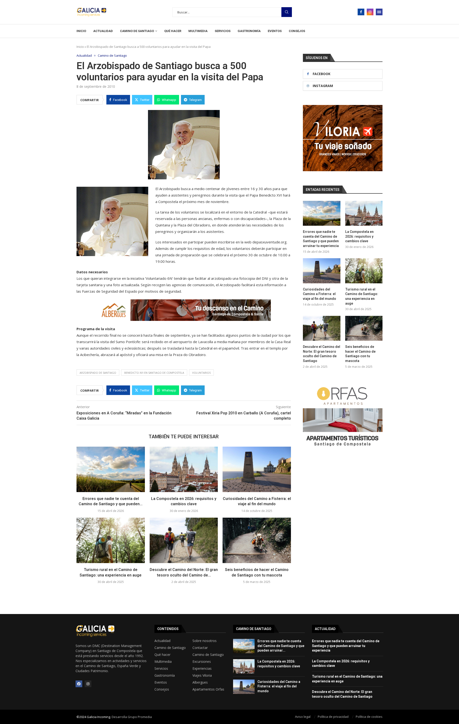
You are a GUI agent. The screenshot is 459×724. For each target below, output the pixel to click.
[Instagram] (370, 12)
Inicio (81, 31)
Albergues (200, 682)
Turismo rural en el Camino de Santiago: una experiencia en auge (361, 296)
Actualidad (103, 31)
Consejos (297, 31)
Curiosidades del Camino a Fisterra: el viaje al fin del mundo (319, 294)
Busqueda (286, 12)
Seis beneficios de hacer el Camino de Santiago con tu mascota (360, 354)
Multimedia (198, 31)
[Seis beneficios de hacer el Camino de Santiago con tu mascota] (257, 540)
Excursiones (201, 661)
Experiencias (202, 668)
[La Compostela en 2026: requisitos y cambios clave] (184, 469)
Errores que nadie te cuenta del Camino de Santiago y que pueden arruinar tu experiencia (321, 239)
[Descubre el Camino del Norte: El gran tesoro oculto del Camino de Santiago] (184, 540)
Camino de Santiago (137, 31)
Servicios (222, 31)
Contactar (200, 647)
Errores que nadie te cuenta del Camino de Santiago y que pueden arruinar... (280, 645)
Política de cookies (369, 716)
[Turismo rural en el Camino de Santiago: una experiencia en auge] (110, 540)
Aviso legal (303, 716)
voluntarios (201, 372)
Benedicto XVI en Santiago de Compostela (154, 372)
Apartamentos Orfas (208, 689)
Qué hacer (172, 31)
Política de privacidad (333, 716)
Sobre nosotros (204, 640)
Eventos (275, 31)
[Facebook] (361, 12)
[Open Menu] (379, 12)
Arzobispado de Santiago (98, 372)
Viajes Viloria (202, 675)
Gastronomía (249, 31)
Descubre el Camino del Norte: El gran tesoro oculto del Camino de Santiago (321, 354)
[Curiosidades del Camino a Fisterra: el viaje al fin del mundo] (257, 469)
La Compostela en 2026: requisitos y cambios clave (359, 236)
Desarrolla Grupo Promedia (132, 717)
